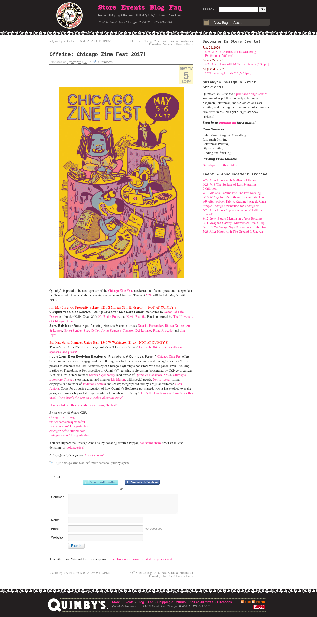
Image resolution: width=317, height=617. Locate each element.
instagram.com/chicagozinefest (69, 435)
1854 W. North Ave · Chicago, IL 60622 (124, 22)
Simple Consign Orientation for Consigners (231, 206)
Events (133, 7)
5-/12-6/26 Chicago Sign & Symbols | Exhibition (235, 227)
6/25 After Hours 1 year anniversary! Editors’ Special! (233, 212)
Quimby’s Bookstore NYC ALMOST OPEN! (80, 41)
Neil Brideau (161, 379)
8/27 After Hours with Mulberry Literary (230, 180)
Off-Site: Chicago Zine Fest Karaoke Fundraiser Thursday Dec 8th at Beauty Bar (161, 42)
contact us (227, 122)
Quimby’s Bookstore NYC (153, 374)
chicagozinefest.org (62, 417)
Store (107, 7)
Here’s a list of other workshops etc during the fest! (83, 405)
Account (239, 22)
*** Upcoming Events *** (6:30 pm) (228, 73)
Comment (58, 497)
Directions (174, 15)
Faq (175, 7)
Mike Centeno (100, 463)
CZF (149, 295)
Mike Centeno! (94, 455)
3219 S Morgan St (113, 307)
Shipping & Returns (121, 15)
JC (99, 316)
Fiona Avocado (163, 330)
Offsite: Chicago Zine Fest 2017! (97, 54)
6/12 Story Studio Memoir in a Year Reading (232, 218)
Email (55, 529)
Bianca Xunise (174, 325)
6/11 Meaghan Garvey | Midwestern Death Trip (234, 222)
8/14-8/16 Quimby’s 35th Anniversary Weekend (234, 197)
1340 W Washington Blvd (118, 342)
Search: (209, 9)
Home (102, 15)
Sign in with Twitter (100, 482)
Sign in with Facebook (142, 482)
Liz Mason (118, 379)
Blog (156, 7)
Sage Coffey (91, 330)
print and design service (251, 94)
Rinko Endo (111, 316)
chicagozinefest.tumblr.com (67, 431)
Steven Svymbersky (102, 374)
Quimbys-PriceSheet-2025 (220, 165)
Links (162, 15)
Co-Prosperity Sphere (84, 307)
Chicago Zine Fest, (120, 290)
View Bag (221, 22)
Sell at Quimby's (146, 15)
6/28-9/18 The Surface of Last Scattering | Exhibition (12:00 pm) (231, 53)
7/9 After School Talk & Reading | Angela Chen (234, 201)
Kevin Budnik (135, 316)
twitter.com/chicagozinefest (67, 422)
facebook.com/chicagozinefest (69, 426)
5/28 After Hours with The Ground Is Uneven (233, 231)
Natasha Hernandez (150, 325)
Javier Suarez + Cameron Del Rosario (126, 330)
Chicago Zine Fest (169, 356)
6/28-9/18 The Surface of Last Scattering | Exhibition (230, 186)
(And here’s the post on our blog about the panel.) (92, 397)
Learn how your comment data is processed (140, 559)
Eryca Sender (73, 330)
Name (55, 520)
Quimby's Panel (120, 463)
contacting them (150, 443)
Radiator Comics (94, 384)
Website (57, 537)
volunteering (75, 447)
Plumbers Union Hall (85, 342)
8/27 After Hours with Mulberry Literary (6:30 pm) (237, 64)
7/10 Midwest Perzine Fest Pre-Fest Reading (232, 193)
